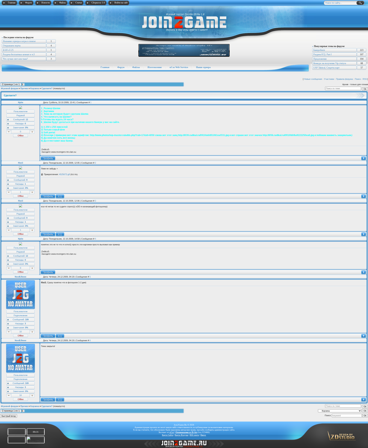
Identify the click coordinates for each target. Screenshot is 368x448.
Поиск (358, 79)
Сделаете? (47, 88)
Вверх (203, 435)
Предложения (320, 59)
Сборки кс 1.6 (98, 2)
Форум (28, 2)
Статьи (78, 2)
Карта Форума (181, 435)
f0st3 (20, 163)
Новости (45, 2)
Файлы (62, 2)
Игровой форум (9, 88)
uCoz (171, 432)
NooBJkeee (20, 277)
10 (20, 331)
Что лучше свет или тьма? (15, 59)
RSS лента (194, 435)
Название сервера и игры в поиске (19, 41)
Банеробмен (319, 50)
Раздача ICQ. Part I (322, 54)
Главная (12, 2)
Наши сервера (203, 67)
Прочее (24, 88)
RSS (365, 79)
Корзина (34, 88)
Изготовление (155, 67)
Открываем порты (12, 45)
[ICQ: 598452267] (60, 336)
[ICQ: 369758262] (60, 196)
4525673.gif (64, 174)
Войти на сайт (121, 2)
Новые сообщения (313, 79)
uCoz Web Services (179, 67)
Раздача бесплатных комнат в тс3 (19, 54)
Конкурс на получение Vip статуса (329, 63)
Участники (329, 79)
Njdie (20, 102)
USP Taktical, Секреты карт (326, 67)
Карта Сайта (167, 435)
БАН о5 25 (8, 50)
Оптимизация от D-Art (186, 432)
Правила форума (344, 79)
